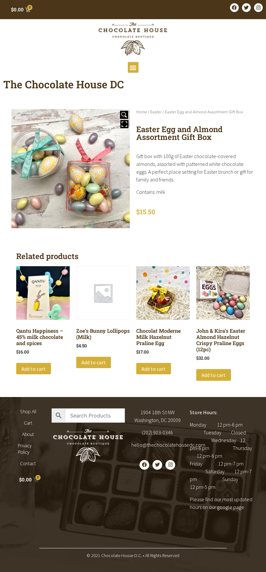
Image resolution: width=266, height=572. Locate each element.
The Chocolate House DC (63, 84)
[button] (133, 67)
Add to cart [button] (33, 369)
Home (141, 111)
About (28, 434)
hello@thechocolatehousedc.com (168, 444)
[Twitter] (246, 7)
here (195, 515)
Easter (156, 111)
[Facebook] (234, 7)
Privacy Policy (24, 448)
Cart (28, 423)
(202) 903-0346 (157, 432)
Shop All (28, 411)
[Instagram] (258, 7)
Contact (28, 463)
